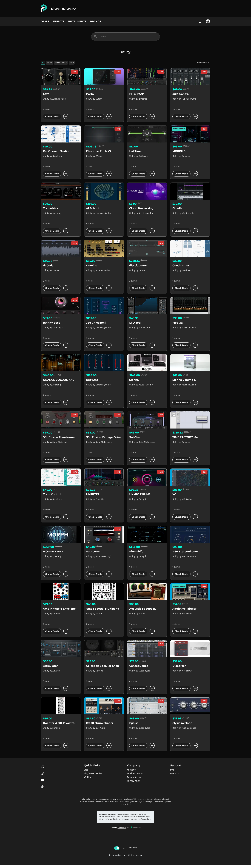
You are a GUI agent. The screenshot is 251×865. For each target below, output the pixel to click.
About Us (131, 770)
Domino (91, 265)
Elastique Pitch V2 (98, 151)
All (43, 62)
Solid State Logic (60, 442)
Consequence (138, 665)
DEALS (45, 21)
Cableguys (143, 156)
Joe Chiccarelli (96, 322)
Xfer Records (188, 213)
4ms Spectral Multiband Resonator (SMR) (114, 608)
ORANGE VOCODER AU (59, 379)
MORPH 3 (179, 151)
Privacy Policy (133, 781)
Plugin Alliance (189, 728)
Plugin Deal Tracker (93, 773)
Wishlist (87, 777)
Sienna (134, 379)
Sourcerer (93, 551)
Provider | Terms (135, 773)
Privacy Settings (134, 777)
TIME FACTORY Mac (185, 437)
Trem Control (52, 494)
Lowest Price (61, 62)
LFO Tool (135, 322)
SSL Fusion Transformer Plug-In (65, 437)
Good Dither (180, 265)
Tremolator (50, 208)
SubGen (134, 437)
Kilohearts (187, 671)
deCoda (48, 265)
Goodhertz (57, 156)
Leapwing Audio (103, 213)
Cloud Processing (141, 208)
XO (174, 494)
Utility (46, 99)
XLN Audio (187, 499)
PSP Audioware (189, 99)
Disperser (179, 665)
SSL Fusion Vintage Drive (103, 437)
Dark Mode (129, 848)
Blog (86, 770)
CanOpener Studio (56, 151)
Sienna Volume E (184, 379)
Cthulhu (178, 208)
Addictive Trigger (184, 608)
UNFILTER (93, 494)
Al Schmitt (93, 208)
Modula (177, 322)
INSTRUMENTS (77, 21)
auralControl (180, 94)
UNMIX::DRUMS (139, 494)
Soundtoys (57, 213)
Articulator (50, 665)
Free (72, 62)
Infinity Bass (51, 322)
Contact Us (175, 773)
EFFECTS (58, 21)
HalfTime (135, 151)
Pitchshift (136, 551)
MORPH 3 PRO (53, 551)
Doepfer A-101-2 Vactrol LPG (62, 723)
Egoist (133, 723)
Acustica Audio (59, 99)
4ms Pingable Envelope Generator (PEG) (71, 608)
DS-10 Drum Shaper (99, 723)
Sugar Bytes (144, 671)
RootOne (92, 379)
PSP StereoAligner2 (186, 551)
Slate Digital (58, 327)
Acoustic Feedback (142, 608)
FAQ (172, 770)
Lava (46, 94)
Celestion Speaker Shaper (104, 665)
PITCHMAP (136, 94)
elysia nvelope (182, 723)
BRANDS (95, 21)
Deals (49, 62)
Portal (90, 94)
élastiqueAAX (138, 265)
